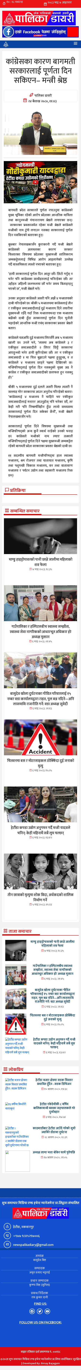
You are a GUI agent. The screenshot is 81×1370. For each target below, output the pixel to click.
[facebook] (40, 32)
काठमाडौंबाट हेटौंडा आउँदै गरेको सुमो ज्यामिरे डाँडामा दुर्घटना (54, 1130)
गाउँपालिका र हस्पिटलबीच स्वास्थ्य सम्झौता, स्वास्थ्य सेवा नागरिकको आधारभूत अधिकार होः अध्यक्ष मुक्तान (52, 969)
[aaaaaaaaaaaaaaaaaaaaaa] (40, 182)
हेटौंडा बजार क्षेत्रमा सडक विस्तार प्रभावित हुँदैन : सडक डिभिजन (54, 1082)
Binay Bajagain (50, 1363)
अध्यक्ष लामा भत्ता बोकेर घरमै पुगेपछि (54, 1152)
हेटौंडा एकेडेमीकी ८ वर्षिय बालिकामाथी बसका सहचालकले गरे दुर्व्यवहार (54, 1108)
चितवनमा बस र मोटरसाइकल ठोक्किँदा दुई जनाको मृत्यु (52, 1017)
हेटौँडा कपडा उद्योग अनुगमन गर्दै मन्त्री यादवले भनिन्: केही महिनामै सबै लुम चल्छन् (54, 1043)
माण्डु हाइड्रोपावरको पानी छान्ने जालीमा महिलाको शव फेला (53, 943)
